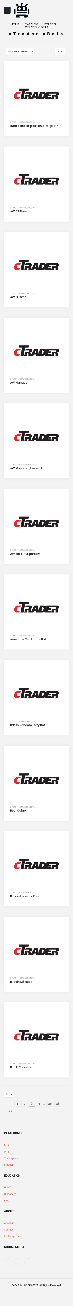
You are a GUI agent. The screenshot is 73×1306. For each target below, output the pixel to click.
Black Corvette (20, 1067)
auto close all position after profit (34, 126)
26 (58, 1104)
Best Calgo (18, 810)
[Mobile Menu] (7, 10)
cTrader (14, 122)
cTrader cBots (26, 122)
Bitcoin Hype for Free (24, 896)
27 (10, 1111)
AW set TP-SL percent (25, 554)
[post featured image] (36, 93)
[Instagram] (28, 1262)
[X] (18, 1262)
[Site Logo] (22, 10)
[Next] (18, 1111)
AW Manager (19, 383)
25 (50, 1104)
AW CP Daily (18, 211)
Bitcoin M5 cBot (21, 982)
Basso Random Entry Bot (27, 725)
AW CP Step (18, 297)
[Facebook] (8, 1262)
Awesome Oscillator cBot (28, 639)
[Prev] (10, 1104)
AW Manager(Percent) (26, 468)
